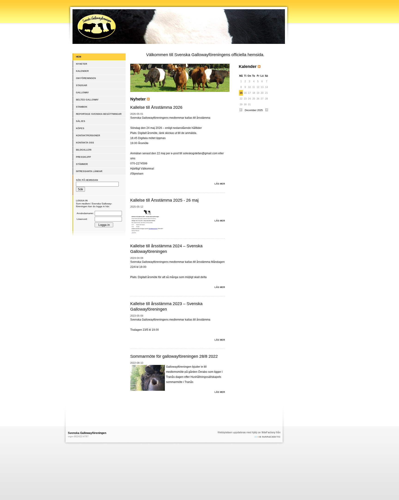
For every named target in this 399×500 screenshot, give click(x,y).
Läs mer (220, 183)
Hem (78, 56)
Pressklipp (83, 157)
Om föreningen (86, 78)
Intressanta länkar (89, 171)
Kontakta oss (85, 142)
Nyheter (81, 64)
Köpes (80, 128)
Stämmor (82, 164)
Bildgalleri (83, 149)
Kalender (82, 71)
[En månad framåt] (267, 110)
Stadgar (81, 85)
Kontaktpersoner (88, 135)
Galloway (82, 92)
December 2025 (254, 110)
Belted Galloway (87, 99)
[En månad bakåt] (241, 110)
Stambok (81, 107)
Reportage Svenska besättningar (98, 114)
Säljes (80, 121)
